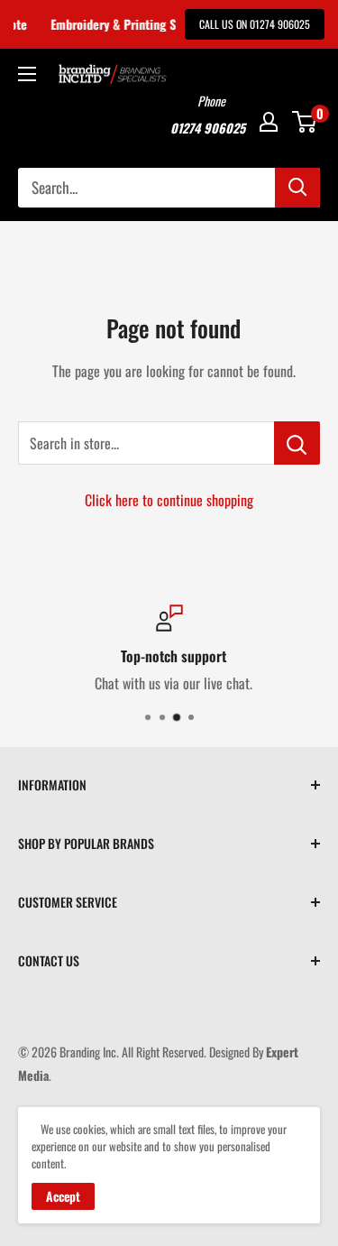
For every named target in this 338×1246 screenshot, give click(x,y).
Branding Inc (87, 1051)
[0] (305, 122)
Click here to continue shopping (169, 500)
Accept (63, 1195)
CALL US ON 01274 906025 (254, 24)
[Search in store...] (297, 443)
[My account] (269, 122)
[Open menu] (27, 74)
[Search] (297, 188)
